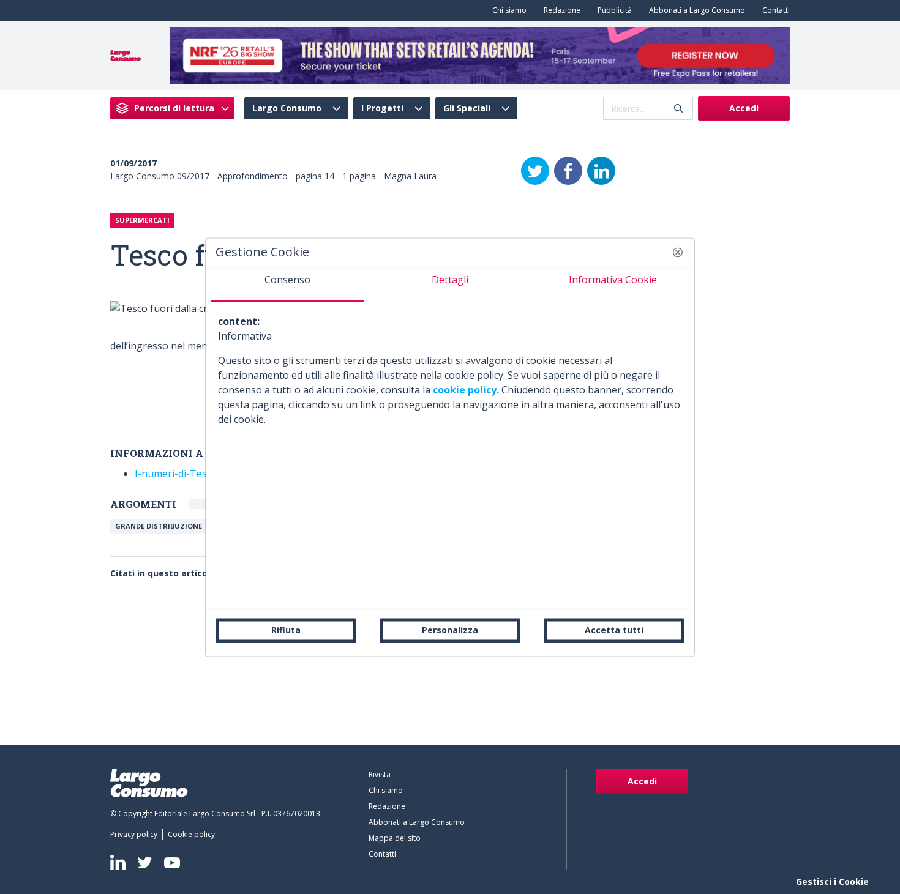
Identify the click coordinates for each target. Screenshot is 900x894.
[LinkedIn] (601, 171)
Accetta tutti (614, 630)
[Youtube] (172, 862)
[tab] (287, 284)
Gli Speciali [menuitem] (466, 108)
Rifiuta (286, 630)
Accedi (744, 108)
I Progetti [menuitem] (382, 108)
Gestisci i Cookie (832, 881)
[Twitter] (535, 171)
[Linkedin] (118, 862)
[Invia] (678, 108)
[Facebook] (568, 171)
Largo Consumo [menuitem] (286, 108)
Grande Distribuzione (158, 526)
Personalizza (450, 630)
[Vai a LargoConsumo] (125, 54)
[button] (678, 252)
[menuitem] (507, 10)
